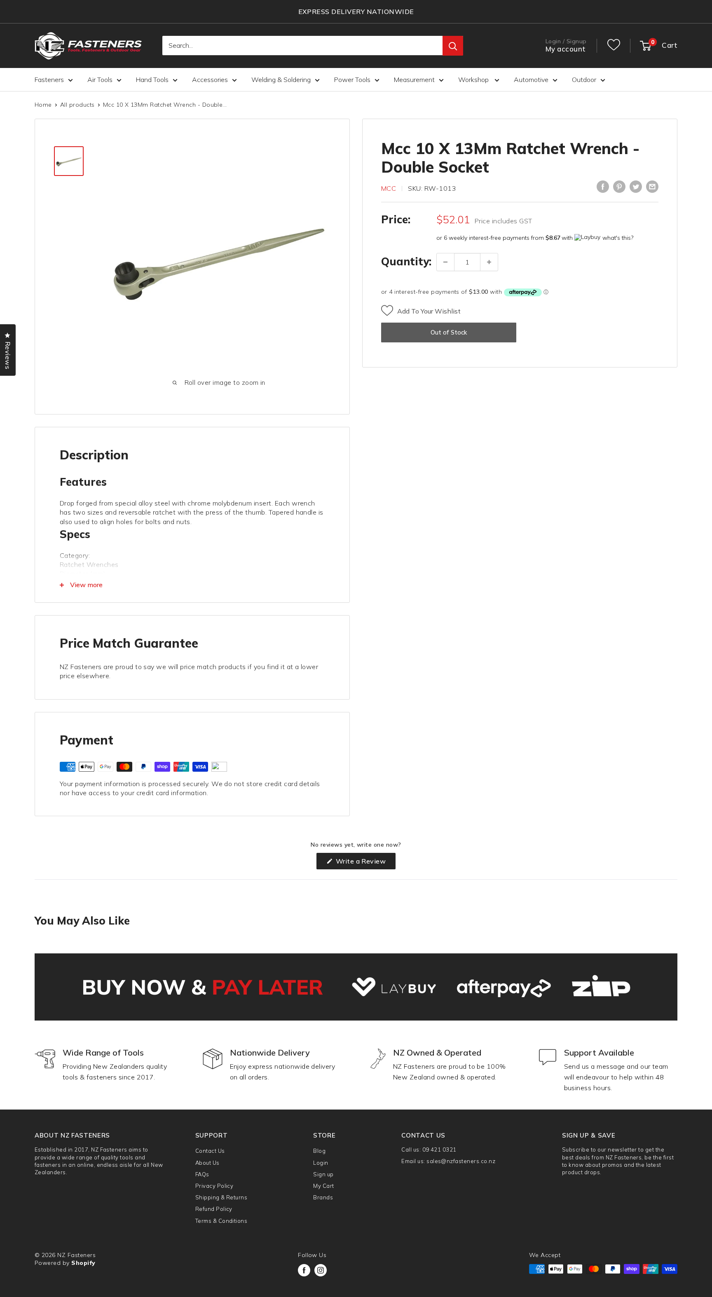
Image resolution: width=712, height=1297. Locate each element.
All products (77, 104)
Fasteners (49, 79)
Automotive (531, 79)
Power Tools (352, 79)
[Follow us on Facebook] (304, 1270)
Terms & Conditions (221, 1220)
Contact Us (210, 1150)
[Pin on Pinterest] (619, 186)
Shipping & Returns (221, 1197)
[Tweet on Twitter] (636, 186)
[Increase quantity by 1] (489, 262)
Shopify (83, 1263)
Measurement (414, 79)
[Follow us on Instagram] (320, 1270)
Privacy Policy (214, 1185)
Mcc (388, 188)
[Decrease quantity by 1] (445, 262)
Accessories (210, 79)
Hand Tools (152, 79)
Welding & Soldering (281, 79)
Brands (323, 1197)
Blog (319, 1150)
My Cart (323, 1185)
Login (320, 1162)
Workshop (474, 79)
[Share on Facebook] (603, 186)
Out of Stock (449, 333)
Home (43, 104)
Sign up (323, 1174)
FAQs (202, 1174)
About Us (207, 1162)
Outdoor (584, 79)
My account (566, 49)
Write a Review (365, 863)
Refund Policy (213, 1209)
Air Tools (99, 79)
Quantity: (406, 262)
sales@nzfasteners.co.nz (460, 1161)
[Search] (453, 46)
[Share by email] (652, 186)
